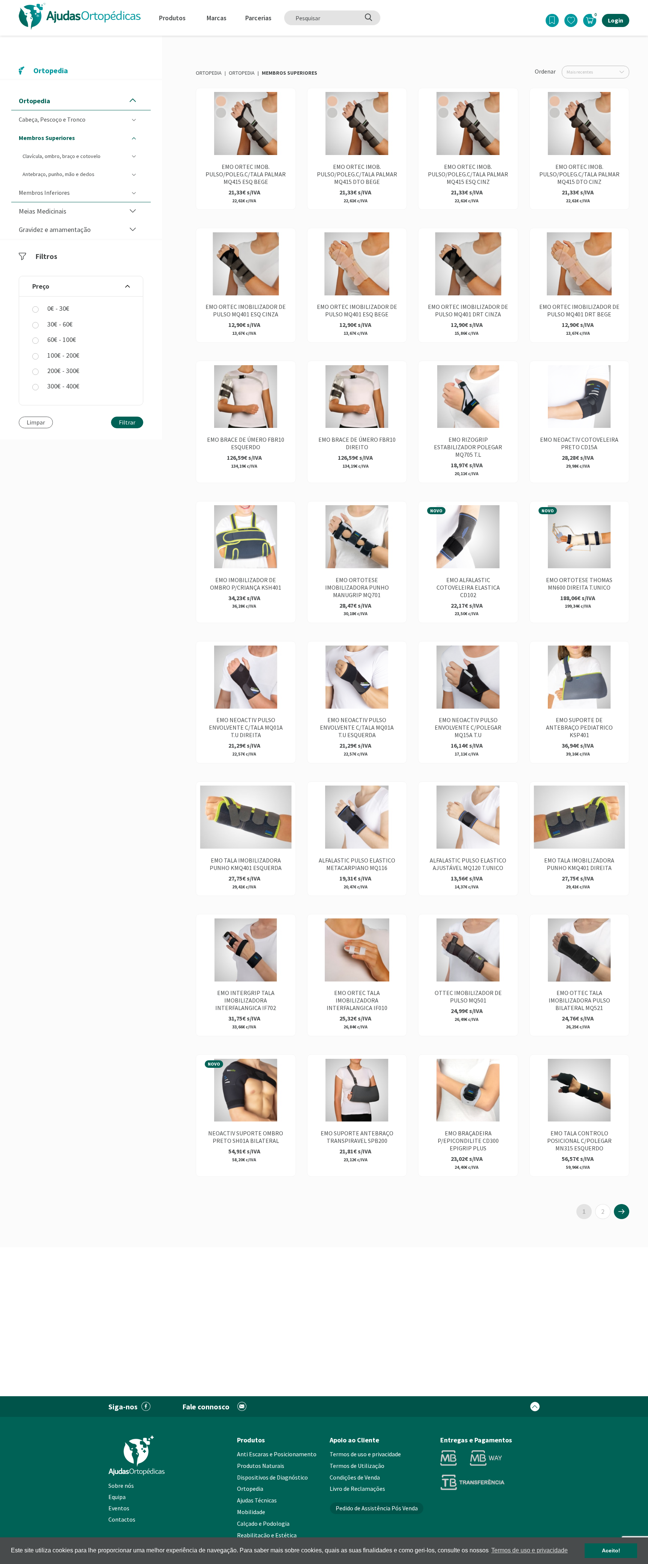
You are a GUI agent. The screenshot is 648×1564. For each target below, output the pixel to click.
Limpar (36, 422)
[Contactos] (242, 1406)
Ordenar (545, 71)
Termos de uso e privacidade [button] (529, 1550)
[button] (132, 100)
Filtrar (127, 422)
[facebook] (146, 1406)
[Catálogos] (552, 20)
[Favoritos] (571, 20)
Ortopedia (209, 72)
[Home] (80, 16)
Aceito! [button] (611, 1550)
